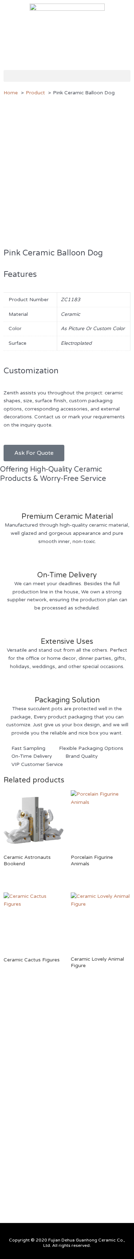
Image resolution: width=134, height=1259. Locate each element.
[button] (67, 76)
